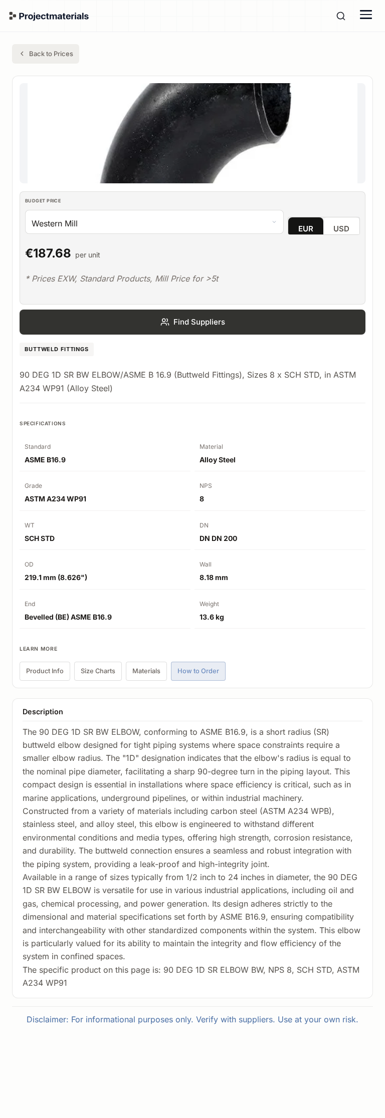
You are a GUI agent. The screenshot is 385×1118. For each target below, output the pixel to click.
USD (341, 228)
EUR (305, 228)
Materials (146, 671)
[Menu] (366, 15)
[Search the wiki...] (341, 16)
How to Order (198, 671)
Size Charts (98, 671)
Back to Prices (51, 54)
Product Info (45, 671)
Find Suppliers (199, 322)
